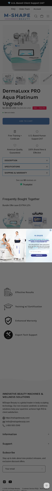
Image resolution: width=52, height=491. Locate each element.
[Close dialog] (51, 230)
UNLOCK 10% (39, 255)
